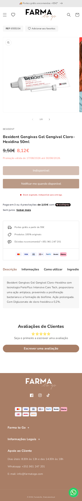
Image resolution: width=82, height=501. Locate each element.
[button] (5, 15)
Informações (30, 269)
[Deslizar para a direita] (49, 119)
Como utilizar (53, 269)
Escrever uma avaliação (41, 348)
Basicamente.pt (49, 497)
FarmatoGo (38, 497)
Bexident (8, 129)
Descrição (10, 269)
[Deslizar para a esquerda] (32, 119)
